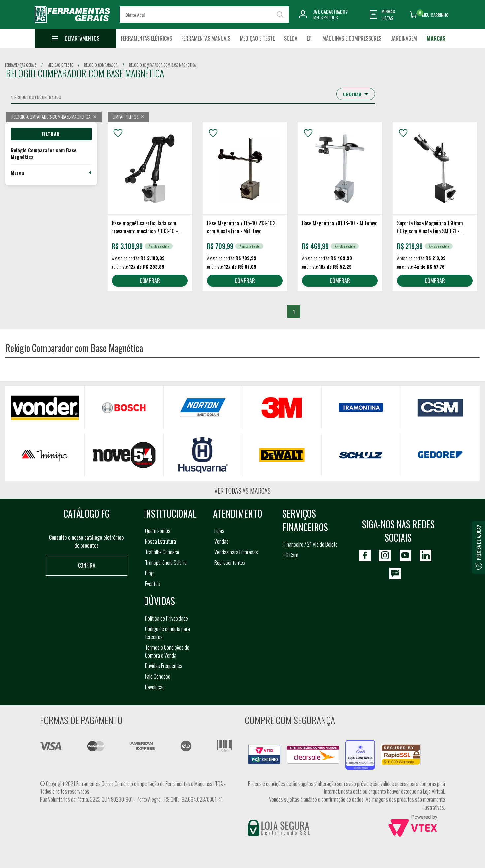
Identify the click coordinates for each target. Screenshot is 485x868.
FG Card (291, 555)
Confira (86, 565)
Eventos (152, 584)
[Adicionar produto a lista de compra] (118, 133)
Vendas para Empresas (236, 552)
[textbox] (204, 14)
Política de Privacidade (166, 618)
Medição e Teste (257, 38)
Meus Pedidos (325, 17)
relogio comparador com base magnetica (162, 65)
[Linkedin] (425, 555)
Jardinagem (404, 38)
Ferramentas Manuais (205, 38)
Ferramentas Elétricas (146, 38)
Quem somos (157, 531)
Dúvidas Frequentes (163, 666)
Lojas (219, 531)
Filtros (51, 134)
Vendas (221, 541)
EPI (310, 38)
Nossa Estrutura (160, 541)
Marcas (436, 38)
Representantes (229, 562)
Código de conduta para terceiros (167, 633)
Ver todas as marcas (242, 491)
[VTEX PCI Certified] (264, 749)
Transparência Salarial (166, 562)
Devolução (155, 687)
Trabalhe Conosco (162, 552)
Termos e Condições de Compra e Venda (167, 651)
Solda (290, 38)
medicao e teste (60, 65)
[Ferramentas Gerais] (72, 24)
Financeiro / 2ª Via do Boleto (311, 544)
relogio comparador (101, 65)
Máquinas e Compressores (351, 38)
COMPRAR (150, 281)
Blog (149, 573)
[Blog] (395, 573)
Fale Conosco (157, 676)
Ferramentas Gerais (20, 65)
